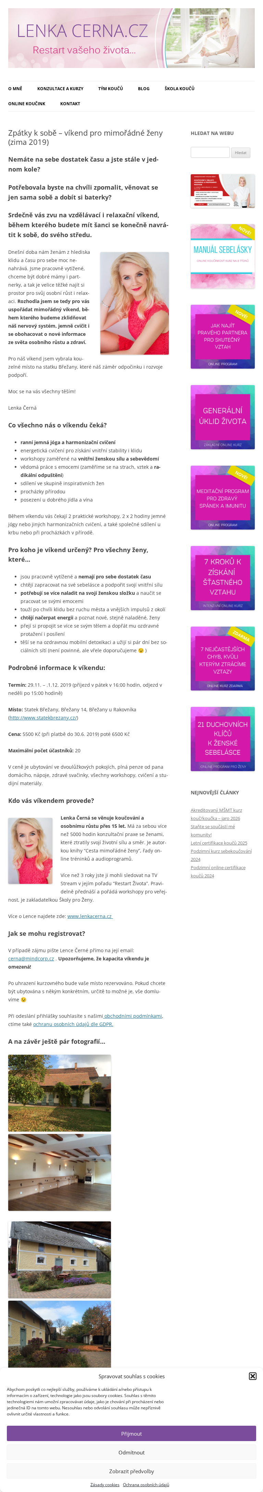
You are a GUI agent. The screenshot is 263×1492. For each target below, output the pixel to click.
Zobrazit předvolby (131, 1471)
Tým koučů (110, 89)
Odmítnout (131, 1452)
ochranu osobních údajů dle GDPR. (73, 1024)
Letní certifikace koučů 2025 (219, 843)
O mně (15, 89)
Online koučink (26, 104)
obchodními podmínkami (132, 1016)
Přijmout (131, 1433)
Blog (144, 89)
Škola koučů (180, 89)
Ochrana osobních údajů (146, 1485)
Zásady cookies (105, 1485)
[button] (252, 1376)
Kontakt (70, 104)
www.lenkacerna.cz (90, 916)
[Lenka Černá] (131, 40)
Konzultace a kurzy (60, 89)
